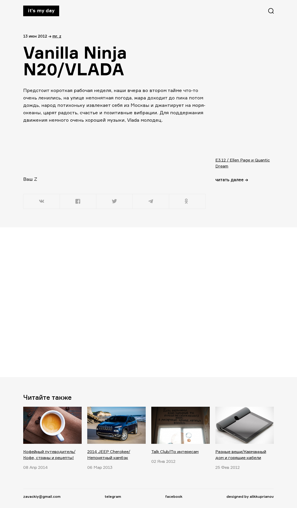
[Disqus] (115, 302)
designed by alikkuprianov (250, 496)
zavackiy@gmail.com (42, 496)
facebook (173, 496)
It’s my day (41, 10)
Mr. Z (56, 36)
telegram (113, 496)
